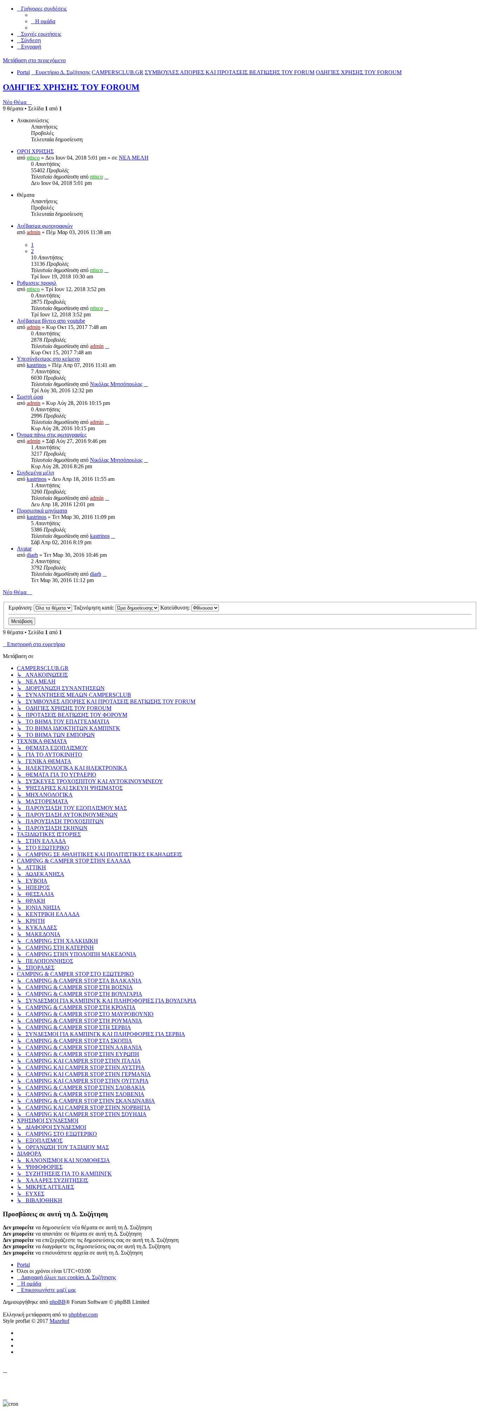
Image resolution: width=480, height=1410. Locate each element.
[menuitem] (43, 21)
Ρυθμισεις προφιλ (37, 283)
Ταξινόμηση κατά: (94, 608)
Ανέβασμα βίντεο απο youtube (51, 321)
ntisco (33, 158)
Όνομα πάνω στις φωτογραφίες (51, 435)
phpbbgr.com (83, 1315)
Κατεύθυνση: (175, 608)
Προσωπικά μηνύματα (42, 511)
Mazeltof (59, 1321)
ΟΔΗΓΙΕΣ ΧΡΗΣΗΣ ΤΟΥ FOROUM (71, 87)
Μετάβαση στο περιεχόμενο (34, 60)
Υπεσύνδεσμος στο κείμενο (48, 359)
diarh (32, 555)
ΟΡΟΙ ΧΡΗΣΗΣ (35, 151)
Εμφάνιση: (21, 608)
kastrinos (36, 365)
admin (33, 232)
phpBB (58, 1302)
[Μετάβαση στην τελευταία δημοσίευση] (106, 177)
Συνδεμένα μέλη (35, 473)
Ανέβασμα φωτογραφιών (45, 226)
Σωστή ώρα (30, 397)
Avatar (24, 549)
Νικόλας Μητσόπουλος (116, 384)
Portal (23, 72)
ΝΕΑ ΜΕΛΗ (134, 158)
